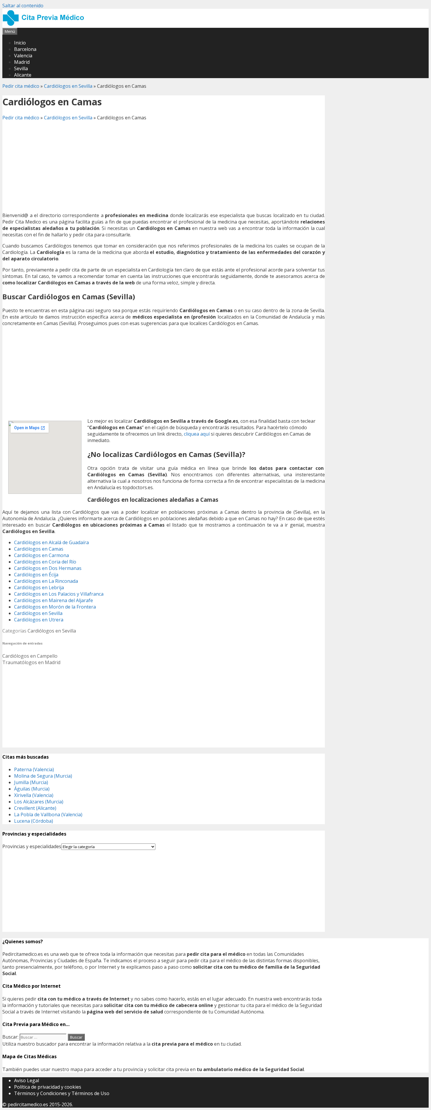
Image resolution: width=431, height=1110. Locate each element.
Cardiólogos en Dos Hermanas (48, 568)
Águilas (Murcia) (32, 789)
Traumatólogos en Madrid (31, 662)
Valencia (23, 55)
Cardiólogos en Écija (36, 574)
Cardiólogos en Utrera (38, 619)
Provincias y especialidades (31, 846)
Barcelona (25, 49)
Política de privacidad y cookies (47, 1087)
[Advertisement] (163, 166)
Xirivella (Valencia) (33, 795)
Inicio (20, 42)
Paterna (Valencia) (34, 769)
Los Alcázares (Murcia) (38, 801)
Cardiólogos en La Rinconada (46, 581)
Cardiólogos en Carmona (41, 555)
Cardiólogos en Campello (29, 656)
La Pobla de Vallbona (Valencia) (48, 814)
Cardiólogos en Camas (38, 549)
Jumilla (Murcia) (31, 782)
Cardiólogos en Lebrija (39, 587)
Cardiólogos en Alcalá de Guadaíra (51, 542)
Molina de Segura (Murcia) (43, 776)
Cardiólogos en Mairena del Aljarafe (53, 600)
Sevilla (21, 68)
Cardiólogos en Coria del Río (45, 562)
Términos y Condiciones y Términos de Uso (61, 1093)
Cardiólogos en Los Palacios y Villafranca (58, 594)
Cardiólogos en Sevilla (68, 86)
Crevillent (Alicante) (35, 808)
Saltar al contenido (22, 5)
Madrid (22, 62)
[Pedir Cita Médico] (45, 24)
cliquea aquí (197, 434)
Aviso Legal (26, 1080)
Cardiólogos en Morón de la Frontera (55, 607)
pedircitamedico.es (28, 1104)
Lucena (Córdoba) (33, 821)
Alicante (22, 75)
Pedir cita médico (20, 86)
